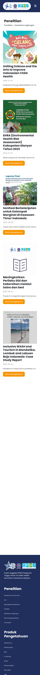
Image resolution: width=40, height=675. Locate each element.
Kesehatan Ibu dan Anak (12, 595)
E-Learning (7, 656)
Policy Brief (7, 670)
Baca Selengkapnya (14, 90)
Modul (6, 661)
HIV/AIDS (6, 609)
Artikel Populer (8, 647)
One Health (7, 622)
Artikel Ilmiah (8, 643)
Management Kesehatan (12, 604)
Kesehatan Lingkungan (11, 613)
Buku (5, 652)
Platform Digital (9, 665)
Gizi (5, 600)
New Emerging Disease (11, 618)
